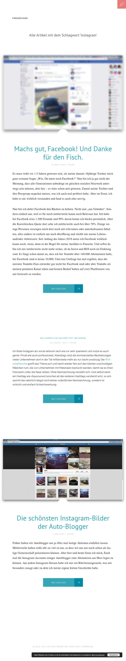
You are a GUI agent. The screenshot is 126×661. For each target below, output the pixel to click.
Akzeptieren (113, 655)
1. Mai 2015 (58, 534)
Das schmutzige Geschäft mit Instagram (63, 338)
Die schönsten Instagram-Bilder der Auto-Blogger (63, 522)
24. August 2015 (58, 343)
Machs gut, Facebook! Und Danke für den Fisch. (63, 152)
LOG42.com (74, 647)
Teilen (71, 165)
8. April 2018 (58, 165)
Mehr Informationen (98, 655)
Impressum (87, 647)
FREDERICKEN (20, 18)
